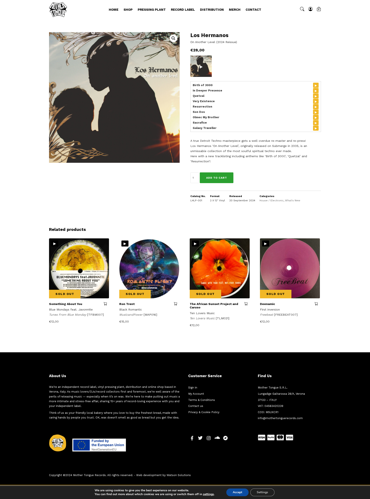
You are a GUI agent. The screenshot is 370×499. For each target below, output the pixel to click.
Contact (253, 10)
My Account (196, 393)
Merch (234, 10)
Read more (106, 303)
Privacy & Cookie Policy (203, 412)
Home (113, 10)
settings (208, 494)
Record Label (183, 10)
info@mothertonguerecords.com (280, 418)
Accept (237, 492)
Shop (128, 10)
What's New (292, 200)
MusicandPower (131, 314)
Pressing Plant (152, 10)
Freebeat (267, 314)
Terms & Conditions (201, 400)
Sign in (192, 387)
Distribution (212, 10)
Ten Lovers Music (203, 318)
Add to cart (216, 177)
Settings (262, 492)
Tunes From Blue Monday (68, 314)
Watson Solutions (179, 475)
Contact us (195, 406)
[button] (173, 38)
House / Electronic (271, 200)
